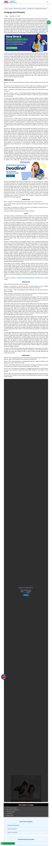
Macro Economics (12, 829)
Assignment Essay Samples (20, 8)
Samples (11, 8)
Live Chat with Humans (8, 843)
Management (31, 8)
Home (6, 8)
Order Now (26, 595)
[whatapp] (49, 22)
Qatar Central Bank (13, 832)
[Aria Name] (47, 1)
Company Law (11, 843)
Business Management (13, 825)
